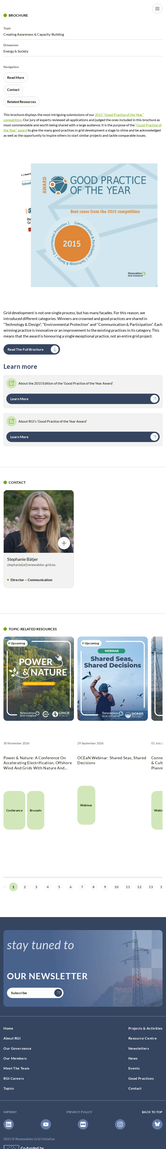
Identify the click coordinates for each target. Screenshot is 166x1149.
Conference (14, 810)
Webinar (86, 805)
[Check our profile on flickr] (83, 1124)
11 (128, 887)
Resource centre (142, 1038)
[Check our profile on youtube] (46, 1124)
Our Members (15, 1058)
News (133, 1058)
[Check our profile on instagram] (120, 1124)
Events (134, 1068)
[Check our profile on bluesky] (157, 1124)
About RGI (12, 1038)
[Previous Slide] (4, 887)
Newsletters (138, 1048)
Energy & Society (15, 51)
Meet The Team (16, 1068)
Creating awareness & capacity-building (33, 34)
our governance (17, 1048)
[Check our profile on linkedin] (8, 1124)
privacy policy (79, 1112)
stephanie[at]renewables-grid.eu (31, 565)
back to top (152, 1112)
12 (139, 887)
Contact (135, 1088)
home (8, 1028)
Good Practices (141, 1078)
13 (151, 887)
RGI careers (13, 1078)
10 (116, 887)
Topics (8, 1088)
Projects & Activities (145, 1028)
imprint (10, 1112)
